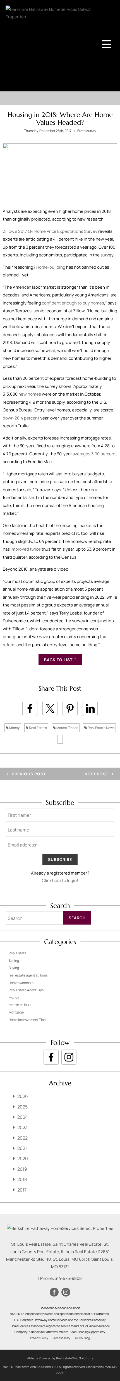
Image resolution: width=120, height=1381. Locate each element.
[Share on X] (49, 708)
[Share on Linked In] (90, 708)
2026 (22, 1096)
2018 (22, 1179)
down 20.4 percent (21, 418)
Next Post (97, 773)
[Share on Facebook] (29, 708)
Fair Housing (82, 1338)
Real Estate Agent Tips (26, 990)
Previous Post (28, 773)
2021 (22, 1148)
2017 (22, 1190)
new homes (29, 394)
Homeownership (21, 982)
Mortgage (16, 1012)
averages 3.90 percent (94, 454)
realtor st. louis (20, 1004)
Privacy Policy (39, 1338)
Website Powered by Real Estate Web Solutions (60, 1358)
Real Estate (37, 727)
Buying (14, 967)
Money (14, 727)
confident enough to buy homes (73, 303)
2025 (22, 1107)
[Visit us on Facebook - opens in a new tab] (51, 1057)
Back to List (59, 659)
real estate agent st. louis (28, 975)
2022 (22, 1138)
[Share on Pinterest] (70, 708)
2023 (22, 1127)
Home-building (50, 267)
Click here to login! (60, 880)
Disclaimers (94, 1367)
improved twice (26, 549)
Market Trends (67, 727)
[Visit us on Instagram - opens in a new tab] (68, 1057)
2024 (22, 1117)
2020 (22, 1158)
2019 (22, 1169)
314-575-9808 (68, 1278)
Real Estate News (100, 727)
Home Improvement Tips (27, 1019)
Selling (14, 960)
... (60, 739)
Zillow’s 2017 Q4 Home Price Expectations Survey (50, 231)
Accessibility (61, 1338)
